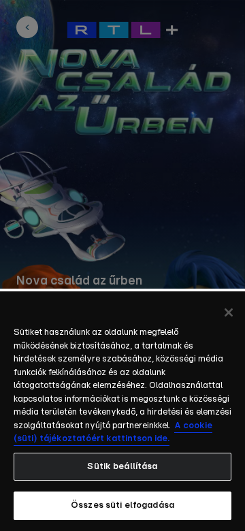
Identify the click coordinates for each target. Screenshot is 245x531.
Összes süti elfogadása (122, 505)
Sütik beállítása (122, 466)
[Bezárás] (229, 312)
